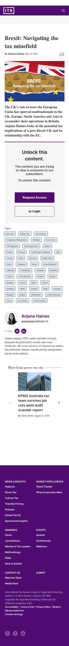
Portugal (21, 252)
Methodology (12, 552)
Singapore (22, 264)
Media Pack (11, 583)
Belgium (10, 282)
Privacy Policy (43, 606)
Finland (40, 276)
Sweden (34, 288)
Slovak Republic (49, 264)
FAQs (8, 558)
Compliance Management (17, 239)
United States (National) (40, 252)
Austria (22, 282)
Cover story (50, 239)
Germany (10, 288)
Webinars (41, 546)
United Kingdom (53, 294)
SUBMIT (40, 572)
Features (10, 486)
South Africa (47, 258)
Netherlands (36, 294)
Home (8, 535)
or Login (34, 211)
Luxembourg (25, 270)
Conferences (43, 541)
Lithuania (10, 270)
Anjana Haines (35, 316)
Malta (22, 288)
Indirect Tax (24, 233)
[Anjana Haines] (13, 318)
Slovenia (32, 258)
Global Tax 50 (13, 515)
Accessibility (11, 606)
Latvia (9, 264)
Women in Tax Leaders (18, 546)
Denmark (40, 270)
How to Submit (13, 563)
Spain (33, 282)
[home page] (8, 10)
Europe (47, 246)
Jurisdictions (12, 541)
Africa (9, 300)
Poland (9, 252)
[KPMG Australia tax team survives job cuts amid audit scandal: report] (34, 381)
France (34, 264)
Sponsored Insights (16, 521)
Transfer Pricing (14, 504)
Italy (58, 252)
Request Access (35, 197)
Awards (40, 535)
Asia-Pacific (22, 300)
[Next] (58, 402)
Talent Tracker (44, 486)
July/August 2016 (31, 246)
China (20, 258)
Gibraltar (36, 239)
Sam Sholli (27, 415)
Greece (45, 282)
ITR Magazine (12, 246)
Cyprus (9, 276)
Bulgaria (10, 294)
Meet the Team (13, 578)
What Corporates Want (49, 492)
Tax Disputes (41, 233)
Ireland (22, 294)
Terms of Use (27, 606)
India (45, 288)
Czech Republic (25, 276)
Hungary (57, 288)
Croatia (9, 258)
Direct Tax (10, 233)
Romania (53, 270)
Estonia (52, 276)
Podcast (9, 509)
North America (40, 300)
